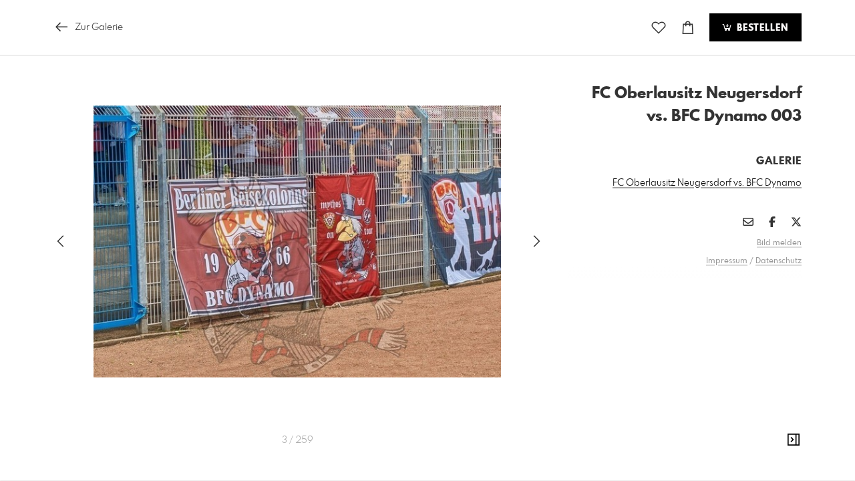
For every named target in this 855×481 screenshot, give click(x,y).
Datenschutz (778, 261)
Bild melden (779, 243)
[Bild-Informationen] (794, 440)
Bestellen (760, 28)
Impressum (726, 261)
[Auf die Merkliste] (659, 28)
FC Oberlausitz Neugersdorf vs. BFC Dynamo (707, 183)
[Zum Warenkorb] (688, 28)
